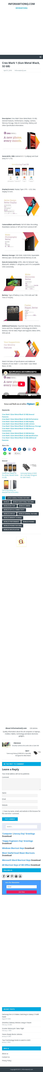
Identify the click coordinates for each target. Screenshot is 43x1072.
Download (7, 836)
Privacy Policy (6, 1061)
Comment (5, 777)
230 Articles (34, 728)
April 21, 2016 (8, 70)
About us (5, 1054)
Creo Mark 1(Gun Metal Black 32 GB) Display (18, 421)
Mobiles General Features (28, 514)
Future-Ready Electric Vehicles (12, 1034)
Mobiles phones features (13, 526)
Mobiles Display (9, 514)
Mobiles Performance (11, 522)
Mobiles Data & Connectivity (14, 510)
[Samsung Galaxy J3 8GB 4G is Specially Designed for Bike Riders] (28, 467)
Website (5, 805)
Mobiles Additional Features (23, 502)
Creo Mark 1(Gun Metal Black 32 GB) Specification (20, 435)
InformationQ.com (20, 70)
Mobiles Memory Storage (13, 518)
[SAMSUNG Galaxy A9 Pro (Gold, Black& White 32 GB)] (10, 467)
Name (4, 793)
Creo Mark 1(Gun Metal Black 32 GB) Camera (18, 424)
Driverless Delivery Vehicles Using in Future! (16, 1023)
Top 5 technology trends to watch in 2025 (16, 1040)
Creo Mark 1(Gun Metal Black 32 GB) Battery (18, 433)
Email (4, 799)
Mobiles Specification (11, 530)
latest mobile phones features (18, 498)
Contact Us (6, 1057)
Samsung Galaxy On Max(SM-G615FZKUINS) (10, 491)
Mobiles (6, 502)
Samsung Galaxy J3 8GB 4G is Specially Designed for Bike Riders (28, 475)
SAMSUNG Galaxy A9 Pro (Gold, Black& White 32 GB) (10, 475)
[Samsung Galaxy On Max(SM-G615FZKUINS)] (10, 484)
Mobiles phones (28, 522)
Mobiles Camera (24, 506)
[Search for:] (21, 827)
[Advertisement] (21, 33)
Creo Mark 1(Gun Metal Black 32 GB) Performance (20, 419)
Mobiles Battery (9, 506)
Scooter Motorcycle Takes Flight (13, 1028)
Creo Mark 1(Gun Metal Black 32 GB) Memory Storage (21, 426)
